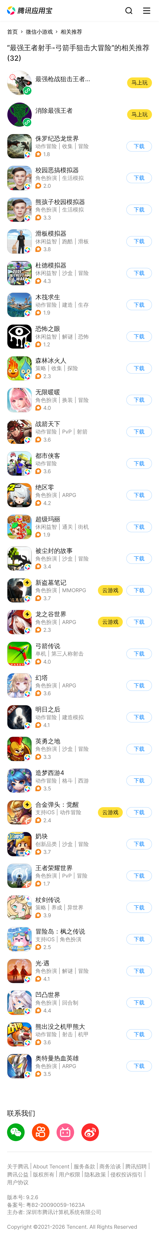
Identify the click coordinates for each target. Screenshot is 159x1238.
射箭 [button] (82, 431)
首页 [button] (12, 32)
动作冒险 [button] (46, 146)
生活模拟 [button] (73, 178)
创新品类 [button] (46, 844)
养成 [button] (56, 907)
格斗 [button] (67, 780)
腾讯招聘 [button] (136, 1166)
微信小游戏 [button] (39, 32)
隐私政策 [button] (95, 1174)
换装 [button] (67, 400)
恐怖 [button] (83, 336)
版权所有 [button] (43, 1174)
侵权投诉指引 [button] (126, 1174)
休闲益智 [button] (46, 241)
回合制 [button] (70, 1002)
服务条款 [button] (84, 1166)
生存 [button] (83, 305)
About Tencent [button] (51, 1166)
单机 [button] (40, 653)
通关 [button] (67, 527)
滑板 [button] (83, 241)
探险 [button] (72, 368)
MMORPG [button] (74, 590)
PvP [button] (67, 431)
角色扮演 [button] (46, 178)
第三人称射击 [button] (67, 653)
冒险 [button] (83, 146)
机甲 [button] (83, 1034)
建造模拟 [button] (73, 717)
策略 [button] (40, 368)
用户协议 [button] (18, 1182)
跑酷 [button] (67, 241)
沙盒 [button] (67, 273)
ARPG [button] (69, 495)
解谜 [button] (67, 336)
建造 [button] (67, 305)
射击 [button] (67, 1034)
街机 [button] (83, 527)
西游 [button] (83, 780)
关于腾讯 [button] (18, 1166)
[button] (29, 10)
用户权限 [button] (69, 1174)
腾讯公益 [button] (18, 1174)
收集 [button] (67, 146)
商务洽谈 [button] (110, 1166)
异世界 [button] (75, 907)
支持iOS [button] (45, 812)
